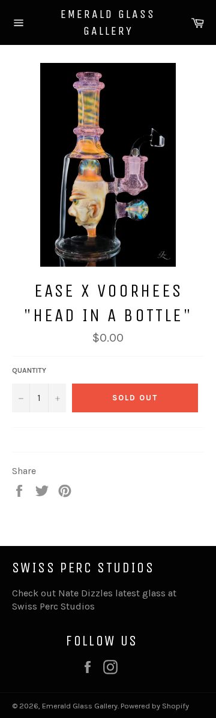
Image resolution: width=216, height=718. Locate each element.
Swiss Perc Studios (53, 606)
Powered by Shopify (155, 705)
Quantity (29, 370)
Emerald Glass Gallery (108, 22)
